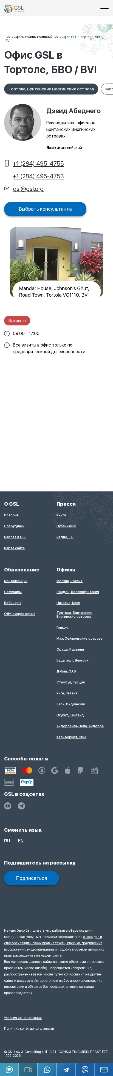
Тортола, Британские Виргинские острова (51, 89)
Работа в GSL (15, 537)
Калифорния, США (71, 737)
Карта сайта (14, 548)
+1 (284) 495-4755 (38, 163)
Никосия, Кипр (68, 603)
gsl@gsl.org (28, 188)
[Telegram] (66, 1069)
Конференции (15, 581)
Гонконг (62, 627)
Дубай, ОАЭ (66, 671)
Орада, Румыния (70, 649)
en (21, 840)
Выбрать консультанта (45, 209)
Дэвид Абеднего (73, 111)
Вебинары (12, 603)
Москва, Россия (69, 581)
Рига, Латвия (66, 693)
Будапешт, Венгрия (72, 660)
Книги (61, 515)
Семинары (13, 592)
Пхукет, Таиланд (70, 715)
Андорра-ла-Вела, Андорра (80, 726)
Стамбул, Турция (70, 682)
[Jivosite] (9, 1069)
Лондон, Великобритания (77, 592)
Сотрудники (14, 526)
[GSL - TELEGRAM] (21, 805)
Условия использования (23, 1018)
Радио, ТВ (65, 537)
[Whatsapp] (47, 1069)
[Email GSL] (104, 1069)
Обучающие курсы (19, 614)
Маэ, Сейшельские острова (79, 638)
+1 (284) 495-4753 (38, 176)
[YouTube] (7, 805)
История (11, 515)
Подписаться (31, 878)
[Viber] (85, 1069)
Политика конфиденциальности (29, 1029)
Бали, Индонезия (70, 704)
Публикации (66, 526)
